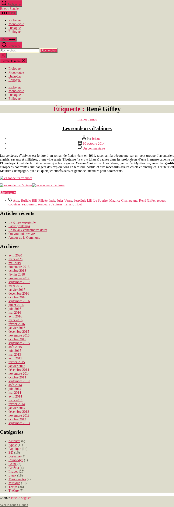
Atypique (14, 448)
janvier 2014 (16, 408)
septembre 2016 (19, 301)
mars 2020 (15, 259)
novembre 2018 (18, 267)
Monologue (16, 24)
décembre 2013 (18, 411)
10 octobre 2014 (94, 143)
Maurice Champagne (123, 200)
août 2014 (15, 385)
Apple (12, 445)
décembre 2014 (18, 369)
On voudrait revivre (21, 233)
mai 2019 (14, 263)
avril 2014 (15, 396)
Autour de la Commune (24, 237)
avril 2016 (15, 316)
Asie (16, 200)
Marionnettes (17, 479)
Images (82, 119)
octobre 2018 (17, 270)
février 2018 (16, 274)
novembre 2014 (18, 373)
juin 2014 (14, 389)
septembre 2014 (19, 381)
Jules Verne (64, 200)
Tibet (78, 204)
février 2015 (16, 362)
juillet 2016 (16, 305)
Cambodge (15, 460)
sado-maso (29, 204)
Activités (14, 441)
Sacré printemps (19, 226)
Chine (12, 464)
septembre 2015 (19, 343)
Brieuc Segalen (10, 8)
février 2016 (16, 324)
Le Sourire (100, 200)
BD (10, 452)
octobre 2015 (17, 339)
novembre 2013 (18, 415)
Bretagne (14, 456)
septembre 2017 (19, 282)
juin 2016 (14, 308)
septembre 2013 (19, 423)
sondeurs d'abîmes (50, 204)
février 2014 (16, 404)
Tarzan (68, 204)
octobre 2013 (17, 419)
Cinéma (13, 468)
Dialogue (14, 28)
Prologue (14, 20)
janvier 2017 (16, 289)
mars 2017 (15, 286)
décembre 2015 (18, 331)
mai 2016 (14, 312)
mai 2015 (14, 354)
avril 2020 (15, 255)
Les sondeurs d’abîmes (87, 128)
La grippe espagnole (22, 222)
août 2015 (15, 347)
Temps (92, 119)
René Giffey (147, 200)
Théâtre (13, 490)
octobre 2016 (17, 297)
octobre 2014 (17, 377)
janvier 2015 (16, 366)
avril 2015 (15, 358)
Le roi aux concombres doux (27, 230)
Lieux (12, 475)
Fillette (43, 200)
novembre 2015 (18, 335)
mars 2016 (15, 320)
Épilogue (14, 31)
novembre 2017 (18, 278)
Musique (14, 483)
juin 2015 (14, 350)
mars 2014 (15, 400)
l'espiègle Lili (83, 200)
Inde (52, 200)
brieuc (96, 138)
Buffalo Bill (29, 200)
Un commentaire (94, 148)
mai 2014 (14, 392)
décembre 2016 (18, 293)
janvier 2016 (16, 328)
